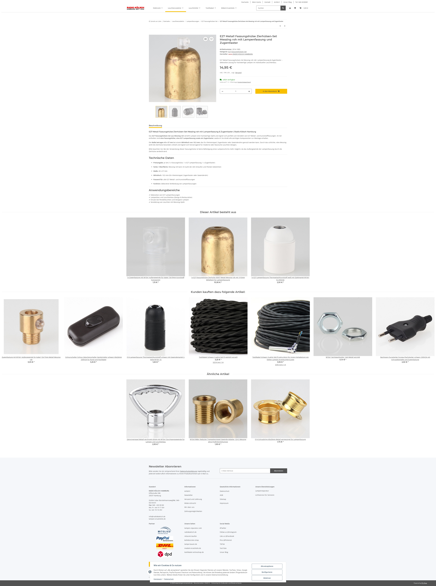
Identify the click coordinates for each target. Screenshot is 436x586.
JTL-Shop (424, 583)
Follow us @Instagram (228, 532)
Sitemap (223, 499)
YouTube (223, 548)
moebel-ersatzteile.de (192, 548)
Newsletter (188, 495)
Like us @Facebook (227, 536)
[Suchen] (283, 8)
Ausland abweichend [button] (244, 82)
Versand (238, 73)
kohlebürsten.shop (191, 540)
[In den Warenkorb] (150, 33)
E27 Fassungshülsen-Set (237, 52)
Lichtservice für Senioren (264, 495)
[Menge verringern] (222, 91)
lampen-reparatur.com (193, 528)
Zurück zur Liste (155, 21)
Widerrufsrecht (190, 503)
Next (430, 333)
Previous (5, 333)
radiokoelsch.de (190, 532)
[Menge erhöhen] (249, 91)
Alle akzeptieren (267, 566)
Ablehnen (267, 578)
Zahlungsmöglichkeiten (193, 511)
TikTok (222, 544)
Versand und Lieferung (193, 499)
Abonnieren (278, 471)
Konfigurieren (267, 572)
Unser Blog (287, 2)
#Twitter (223, 528)
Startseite (245, 2)
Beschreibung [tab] (155, 125)
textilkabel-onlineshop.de (194, 552)
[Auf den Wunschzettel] (211, 38)
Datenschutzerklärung (188, 471)
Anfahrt (277, 2)
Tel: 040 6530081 (301, 2)
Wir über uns (189, 507)
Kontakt (267, 2)
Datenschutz (169, 579)
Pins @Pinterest (226, 540)
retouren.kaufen (190, 536)
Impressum (158, 579)
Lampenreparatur (262, 491)
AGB (221, 495)
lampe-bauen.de (190, 544)
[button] (289, 8)
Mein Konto (256, 2)
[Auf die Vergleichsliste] (205, 38)
